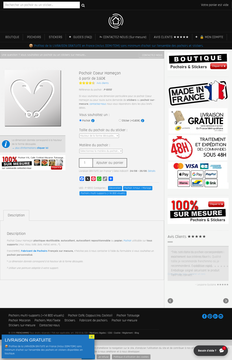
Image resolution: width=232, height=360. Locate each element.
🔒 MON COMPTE (211, 37)
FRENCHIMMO (22, 319)
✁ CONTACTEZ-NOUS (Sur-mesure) (123, 37)
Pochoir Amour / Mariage (137, 188)
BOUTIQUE (12, 37)
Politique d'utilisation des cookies (131, 356)
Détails (151, 171)
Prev (170, 287)
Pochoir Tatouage (128, 301)
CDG (110, 319)
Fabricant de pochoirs (93, 306)
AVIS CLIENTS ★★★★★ (171, 37)
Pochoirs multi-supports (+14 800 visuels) (103, 193)
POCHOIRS (34, 37)
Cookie (117, 319)
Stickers (69, 306)
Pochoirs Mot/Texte (47, 306)
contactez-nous (98, 104)
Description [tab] (16, 215)
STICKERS (55, 37)
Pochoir (86, 120)
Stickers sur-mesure (21, 311)
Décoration (115, 188)
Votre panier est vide (214, 5)
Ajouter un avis (197, 274)
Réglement (127, 319)
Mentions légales (98, 319)
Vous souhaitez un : (94, 115)
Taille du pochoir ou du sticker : (103, 130)
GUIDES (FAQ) (82, 37)
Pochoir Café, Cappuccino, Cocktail (90, 301)
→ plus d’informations (30, 148)
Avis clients (103, 83)
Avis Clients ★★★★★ (187, 236)
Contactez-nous (152, 55)
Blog (137, 319)
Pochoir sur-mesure (124, 306)
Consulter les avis (177, 274)
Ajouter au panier (109, 162)
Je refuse (103, 356)
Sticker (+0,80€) (131, 120)
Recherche (83, 5)
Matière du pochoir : (94, 145)
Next (226, 287)
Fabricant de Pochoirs (34, 251)
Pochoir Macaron (19, 306)
